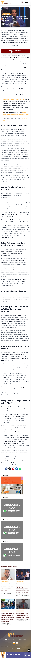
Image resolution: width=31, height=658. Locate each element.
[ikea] (15, 485)
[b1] (15, 508)
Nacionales (6, 14)
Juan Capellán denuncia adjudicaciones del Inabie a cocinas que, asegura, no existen (22, 588)
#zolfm (24, 112)
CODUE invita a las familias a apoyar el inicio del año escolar (22, 615)
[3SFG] (15, 51)
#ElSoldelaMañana (9, 99)
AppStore (22, 639)
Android (11, 639)
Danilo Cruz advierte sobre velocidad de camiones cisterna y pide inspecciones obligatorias (7, 617)
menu (26, 2)
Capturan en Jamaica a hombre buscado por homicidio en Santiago (7, 587)
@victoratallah (20, 99)
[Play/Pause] (26, 655)
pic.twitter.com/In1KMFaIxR (20, 114)
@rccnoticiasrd (7, 114)
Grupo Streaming (15, 648)
